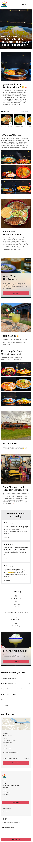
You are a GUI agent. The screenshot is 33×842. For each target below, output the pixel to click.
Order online (16, 763)
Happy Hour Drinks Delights (10, 785)
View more (6, 533)
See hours (26, 758)
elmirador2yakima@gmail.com (10, 752)
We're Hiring (6, 792)
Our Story (5, 787)
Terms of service (6, 808)
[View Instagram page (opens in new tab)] (6, 819)
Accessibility (5, 811)
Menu (24, 4)
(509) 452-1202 (7, 749)
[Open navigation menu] (28, 4)
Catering (4, 797)
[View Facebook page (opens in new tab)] (3, 819)
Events (4, 790)
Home (4, 781)
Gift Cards (5, 794)
